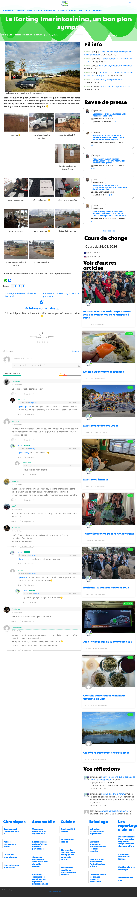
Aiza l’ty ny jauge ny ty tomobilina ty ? (107, 641)
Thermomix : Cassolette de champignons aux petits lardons (68, 855)
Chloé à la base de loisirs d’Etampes (106, 752)
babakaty (32, 449)
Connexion (97, 10)
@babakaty (24, 452)
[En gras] (14, 365)
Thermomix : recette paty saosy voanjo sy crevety (68, 871)
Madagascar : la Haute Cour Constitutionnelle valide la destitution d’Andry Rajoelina (109, 187)
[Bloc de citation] (32, 365)
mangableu (32, 403)
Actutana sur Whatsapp (42, 308)
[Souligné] (20, 365)
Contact (72, 10)
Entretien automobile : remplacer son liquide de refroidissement (40, 879)
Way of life (62, 10)
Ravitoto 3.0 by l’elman (68, 830)
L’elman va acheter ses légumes (103, 371)
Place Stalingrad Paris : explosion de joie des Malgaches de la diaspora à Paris (107, 314)
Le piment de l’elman (67, 840)
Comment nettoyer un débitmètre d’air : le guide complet (40, 862)
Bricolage (98, 822)
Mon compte (84, 10)
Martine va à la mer (95, 479)
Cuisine (68, 822)
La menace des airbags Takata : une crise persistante (40, 845)
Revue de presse (34, 10)
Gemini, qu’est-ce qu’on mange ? (11, 831)
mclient (36, 593)
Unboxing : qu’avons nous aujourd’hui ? (39, 831)
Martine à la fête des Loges (100, 425)
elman (20, 445)
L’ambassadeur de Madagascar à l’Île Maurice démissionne (109, 115)
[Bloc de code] (35, 365)
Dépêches (20, 10)
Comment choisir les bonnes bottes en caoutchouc (98, 878)
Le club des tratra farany (113, 794)
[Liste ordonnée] (26, 365)
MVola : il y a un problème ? (109, 79)
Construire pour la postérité (11, 866)
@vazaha (23, 559)
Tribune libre (49, 10)
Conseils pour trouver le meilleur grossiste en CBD (104, 697)
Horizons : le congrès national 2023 (106, 587)
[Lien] (38, 365)
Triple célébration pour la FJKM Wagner (108, 533)
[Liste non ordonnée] (29, 365)
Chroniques (8, 10)
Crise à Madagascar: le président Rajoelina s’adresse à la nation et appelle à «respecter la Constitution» (109, 214)
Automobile (43, 822)
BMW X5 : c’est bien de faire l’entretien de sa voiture (97, 863)
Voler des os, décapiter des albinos (115, 65)
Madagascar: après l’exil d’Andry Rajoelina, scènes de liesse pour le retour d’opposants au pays (108, 137)
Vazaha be (32, 555)
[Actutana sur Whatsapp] (42, 302)
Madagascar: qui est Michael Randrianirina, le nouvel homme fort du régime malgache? (108, 161)
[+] (44, 365)
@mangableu (25, 406)
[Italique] (17, 365)
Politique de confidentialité (54, 891)
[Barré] (23, 365)
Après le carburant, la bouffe (114, 811)
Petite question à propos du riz (115, 86)
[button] (108, 230)
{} (41, 365)
